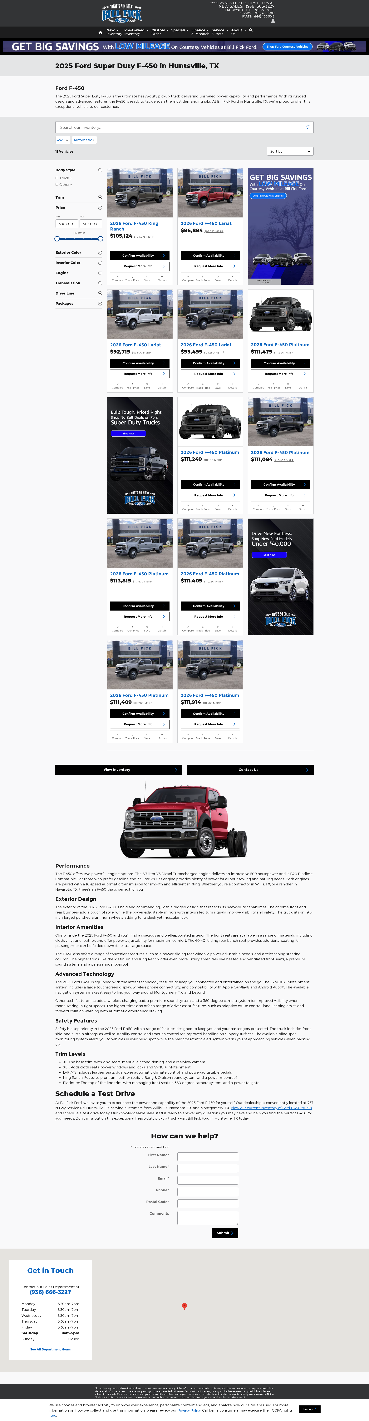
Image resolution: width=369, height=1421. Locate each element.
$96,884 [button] (202, 230)
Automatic (84, 140)
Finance (200, 32)
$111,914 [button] (201, 702)
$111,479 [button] (272, 351)
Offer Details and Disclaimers (263, 282)
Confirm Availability (138, 255)
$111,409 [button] (202, 580)
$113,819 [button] (131, 580)
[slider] (57, 238)
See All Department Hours (50, 1349)
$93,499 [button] (202, 351)
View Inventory (117, 770)
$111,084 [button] (272, 459)
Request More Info (138, 266)
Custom (158, 32)
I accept (308, 1409)
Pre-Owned (134, 32)
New (114, 32)
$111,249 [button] (201, 459)
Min (58, 216)
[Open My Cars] (272, 21)
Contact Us (248, 770)
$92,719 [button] (130, 351)
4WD (62, 140)
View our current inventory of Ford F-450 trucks (271, 1108)
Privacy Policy (189, 1410)
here (52, 1415)
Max (82, 216)
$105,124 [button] (132, 235)
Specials (178, 30)
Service (218, 32)
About (237, 32)
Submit (223, 1233)
